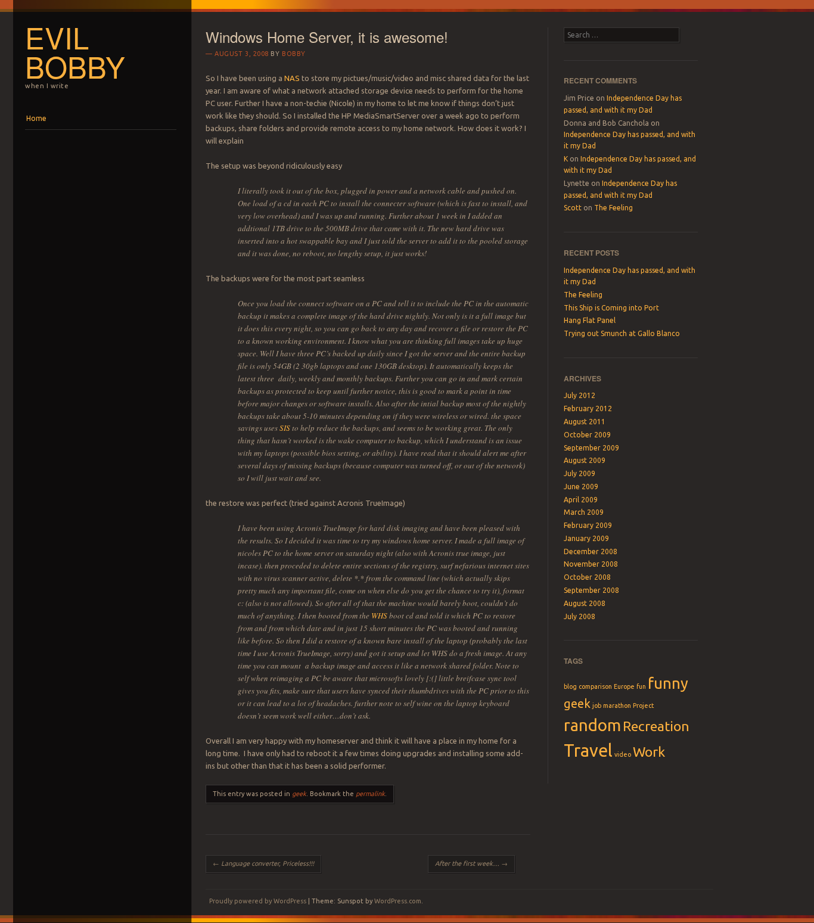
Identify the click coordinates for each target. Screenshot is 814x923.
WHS (379, 615)
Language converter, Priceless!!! (263, 863)
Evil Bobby (75, 51)
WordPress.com (397, 901)
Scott (573, 208)
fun (641, 686)
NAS (293, 78)
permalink (370, 793)
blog (570, 686)
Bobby (294, 53)
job (596, 705)
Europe (624, 686)
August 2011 (584, 421)
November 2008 (591, 564)
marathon (617, 705)
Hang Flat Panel (590, 320)
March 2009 (584, 512)
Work (649, 751)
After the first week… (471, 863)
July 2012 (579, 395)
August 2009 (584, 460)
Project (643, 705)
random (592, 725)
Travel (588, 750)
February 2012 (588, 408)
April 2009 (581, 500)
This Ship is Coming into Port (611, 308)
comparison (595, 686)
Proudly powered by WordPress (257, 901)
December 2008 (590, 551)
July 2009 (579, 473)
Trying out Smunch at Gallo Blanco (622, 333)
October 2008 (587, 577)
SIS (284, 427)
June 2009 (581, 486)
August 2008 (584, 603)
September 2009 (591, 448)
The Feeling (613, 208)
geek (299, 793)
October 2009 (587, 435)
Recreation (656, 726)
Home (36, 118)
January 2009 (586, 538)
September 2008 (591, 590)
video (622, 754)
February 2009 (588, 525)
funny (668, 683)
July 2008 (579, 616)
